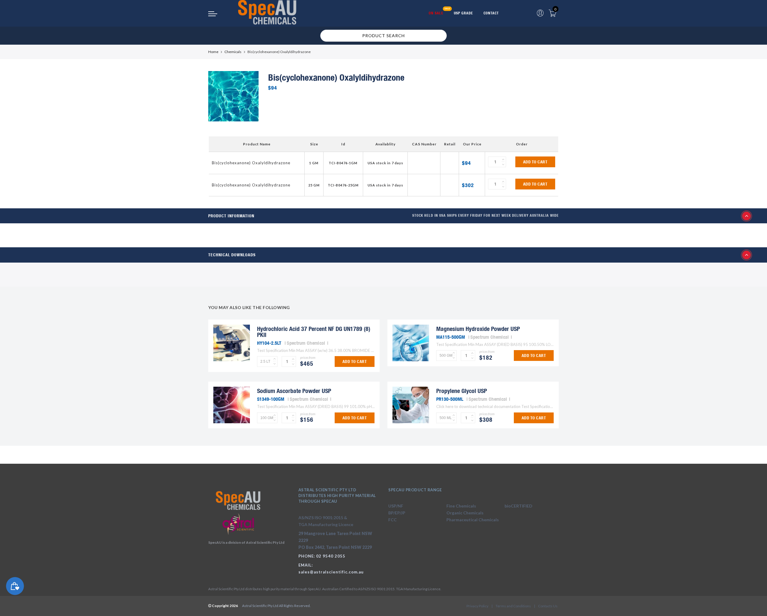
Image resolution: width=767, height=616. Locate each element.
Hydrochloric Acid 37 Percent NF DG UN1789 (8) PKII (313, 331)
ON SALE (436, 13)
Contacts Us (548, 606)
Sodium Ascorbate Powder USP (294, 390)
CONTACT (491, 13)
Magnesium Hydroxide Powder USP (478, 328)
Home (213, 51)
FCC (392, 519)
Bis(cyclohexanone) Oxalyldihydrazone (251, 162)
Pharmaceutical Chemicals (472, 519)
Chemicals (232, 51)
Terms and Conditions (513, 606)
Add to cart (535, 162)
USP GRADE (463, 13)
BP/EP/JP (396, 512)
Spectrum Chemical (306, 343)
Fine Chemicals (461, 505)
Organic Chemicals (465, 512)
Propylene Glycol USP (461, 390)
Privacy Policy (477, 606)
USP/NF (395, 505)
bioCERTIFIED (518, 505)
